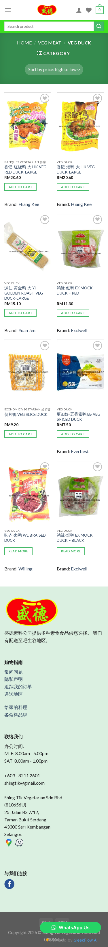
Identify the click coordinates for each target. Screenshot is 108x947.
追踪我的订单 (18, 686)
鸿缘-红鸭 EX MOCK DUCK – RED (75, 290)
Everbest (80, 451)
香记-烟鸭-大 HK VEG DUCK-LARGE (76, 169)
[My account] (79, 10)
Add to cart (21, 187)
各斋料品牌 (15, 714)
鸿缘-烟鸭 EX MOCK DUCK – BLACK (75, 538)
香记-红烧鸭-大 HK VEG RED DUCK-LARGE (25, 169)
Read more (18, 551)
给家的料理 (15, 707)
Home (24, 42)
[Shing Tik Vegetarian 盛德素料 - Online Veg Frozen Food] (47, 10)
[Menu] (7, 10)
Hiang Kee (28, 204)
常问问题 (13, 672)
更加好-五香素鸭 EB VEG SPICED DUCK (78, 417)
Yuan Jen (26, 330)
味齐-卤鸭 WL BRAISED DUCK (25, 538)
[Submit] (99, 26)
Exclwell (79, 330)
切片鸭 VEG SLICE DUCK (26, 414)
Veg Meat (49, 42)
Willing (25, 568)
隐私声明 (13, 679)
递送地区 (13, 694)
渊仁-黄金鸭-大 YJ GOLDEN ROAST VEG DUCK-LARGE (23, 293)
